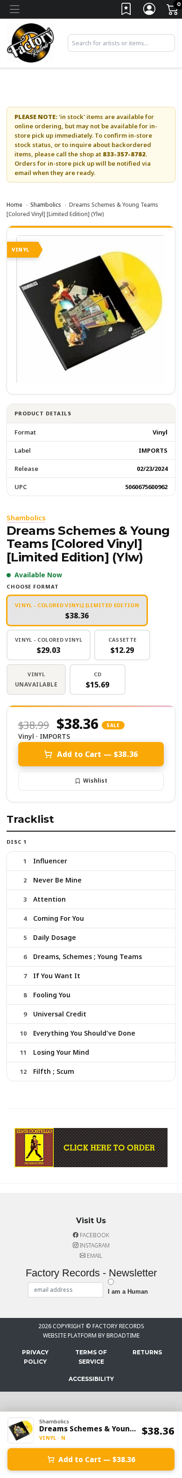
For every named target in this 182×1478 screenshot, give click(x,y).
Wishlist (95, 781)
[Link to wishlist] (126, 10)
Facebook (93, 1235)
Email (93, 1256)
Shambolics (45, 205)
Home (14, 205)
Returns (147, 1352)
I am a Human (128, 1291)
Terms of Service (91, 1357)
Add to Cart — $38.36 (97, 754)
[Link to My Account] (149, 10)
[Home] (30, 42)
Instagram (94, 1245)
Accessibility (91, 1378)
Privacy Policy (35, 1357)
